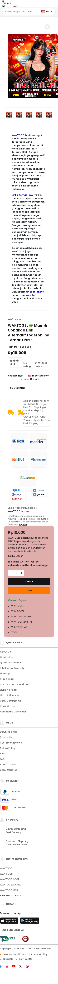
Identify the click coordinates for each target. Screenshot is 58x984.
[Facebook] (2, 966)
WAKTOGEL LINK (9, 890)
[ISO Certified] (24, 938)
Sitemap (5, 673)
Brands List (6, 737)
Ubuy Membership (10, 700)
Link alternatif (20, 195)
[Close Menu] (3, 7)
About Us (5, 651)
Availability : (14, 377)
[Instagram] (9, 966)
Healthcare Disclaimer (13, 711)
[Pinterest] (29, 966)
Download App (9, 731)
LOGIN (29, 590)
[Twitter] (22, 966)
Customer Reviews (11, 742)
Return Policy (7, 748)
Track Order (7, 679)
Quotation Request (11, 662)
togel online (37, 291)
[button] (47, 26)
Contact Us (6, 657)
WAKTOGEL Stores (18, 511)
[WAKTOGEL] (15, 6)
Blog (2, 753)
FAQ (2, 759)
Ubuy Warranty (9, 706)
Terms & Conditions (14, 954)
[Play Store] (29, 922)
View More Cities (10, 895)
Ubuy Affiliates (8, 770)
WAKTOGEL (18, 135)
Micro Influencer (9, 695)
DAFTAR (29, 581)
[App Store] (9, 922)
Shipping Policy (8, 689)
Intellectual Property (12, 668)
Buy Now (23, 524)
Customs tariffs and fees (15, 684)
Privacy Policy (39, 954)
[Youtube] (15, 966)
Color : (17, 388)
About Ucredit (8, 764)
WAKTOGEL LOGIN (10, 879)
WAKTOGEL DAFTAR (11, 884)
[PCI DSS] (7, 939)
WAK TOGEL (6, 873)
